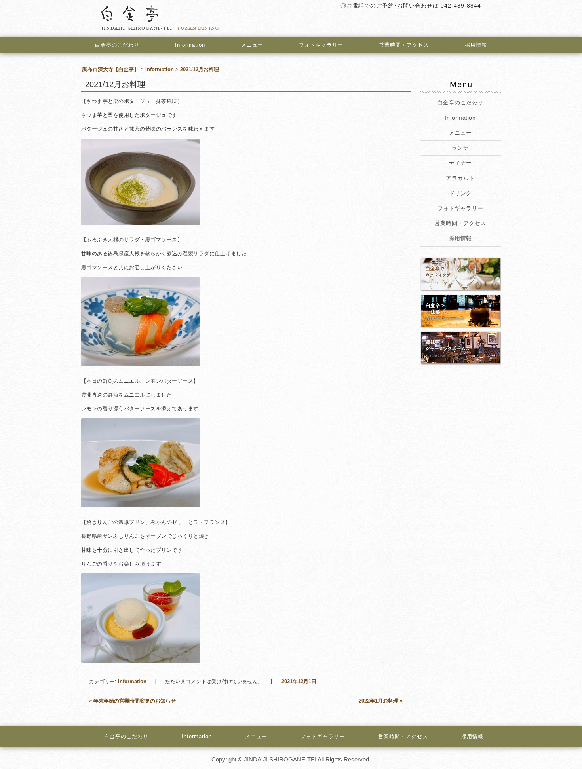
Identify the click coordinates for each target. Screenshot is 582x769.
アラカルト (460, 178)
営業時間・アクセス (404, 45)
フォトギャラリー (321, 45)
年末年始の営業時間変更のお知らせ (132, 701)
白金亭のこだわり (117, 45)
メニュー (252, 45)
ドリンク (460, 193)
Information (190, 45)
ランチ (460, 147)
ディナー (460, 162)
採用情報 (476, 45)
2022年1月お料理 (381, 701)
